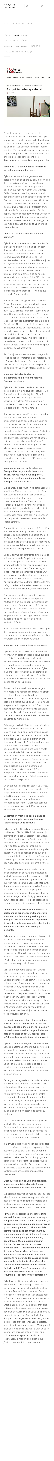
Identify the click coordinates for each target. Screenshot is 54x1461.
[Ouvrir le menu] (48, 6)
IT (35, 6)
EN (27, 6)
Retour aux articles (19, 23)
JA (42, 6)
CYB (10, 6)
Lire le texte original (16, 52)
